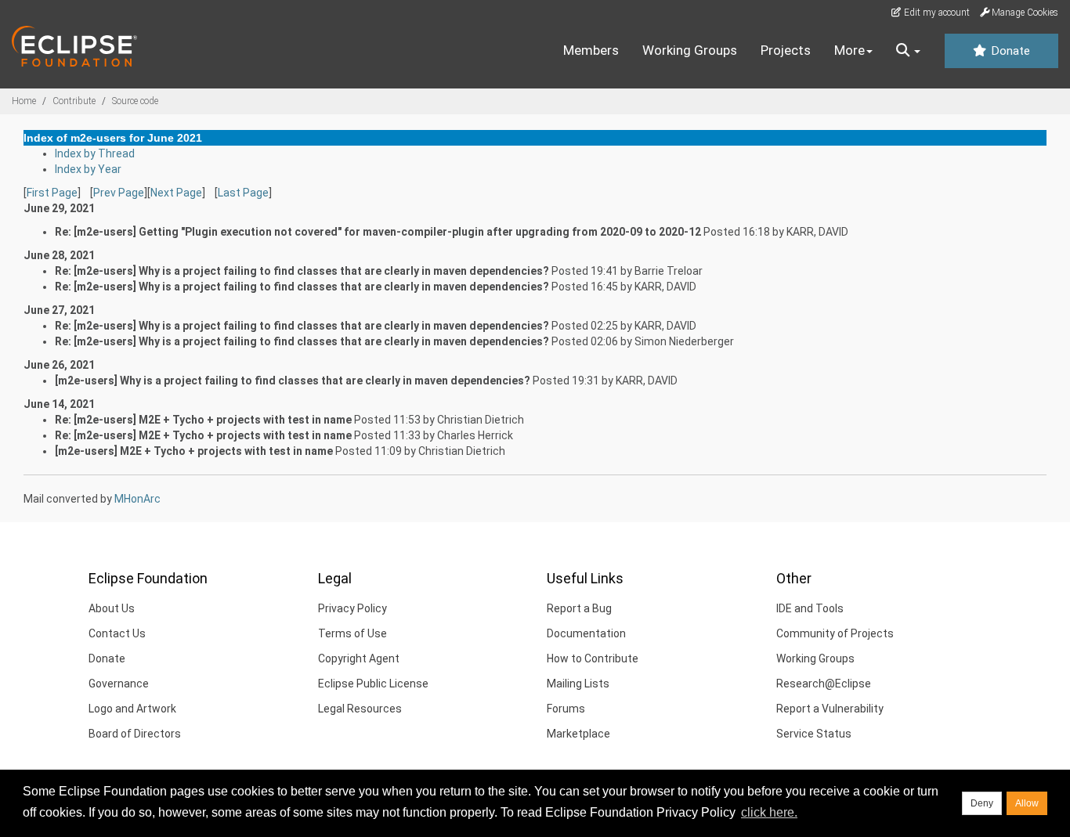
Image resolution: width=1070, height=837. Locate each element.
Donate (1009, 51)
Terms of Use (352, 633)
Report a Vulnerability (830, 708)
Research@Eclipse (823, 683)
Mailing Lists (578, 683)
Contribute (74, 101)
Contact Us (117, 633)
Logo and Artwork (132, 708)
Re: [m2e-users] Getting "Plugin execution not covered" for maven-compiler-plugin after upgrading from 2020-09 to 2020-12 (378, 231)
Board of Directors (135, 733)
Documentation (586, 633)
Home (24, 101)
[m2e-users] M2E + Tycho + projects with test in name (194, 451)
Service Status (813, 733)
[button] (908, 51)
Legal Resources (360, 708)
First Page (52, 192)
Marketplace (578, 733)
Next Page (176, 192)
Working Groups (689, 50)
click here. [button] (769, 812)
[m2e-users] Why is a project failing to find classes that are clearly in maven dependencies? (292, 380)
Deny (982, 803)
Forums (566, 708)
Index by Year (88, 169)
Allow (1027, 803)
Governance (119, 683)
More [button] (849, 50)
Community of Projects (835, 633)
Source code (135, 101)
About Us (112, 608)
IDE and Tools (810, 608)
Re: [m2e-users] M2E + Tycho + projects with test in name (203, 419)
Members (591, 50)
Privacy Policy (352, 608)
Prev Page (118, 192)
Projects (786, 50)
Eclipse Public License (373, 683)
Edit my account (936, 12)
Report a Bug (579, 608)
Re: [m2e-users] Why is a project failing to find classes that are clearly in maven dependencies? (302, 271)
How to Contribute (592, 658)
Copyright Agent (358, 658)
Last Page (243, 192)
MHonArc (137, 498)
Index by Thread (95, 153)
